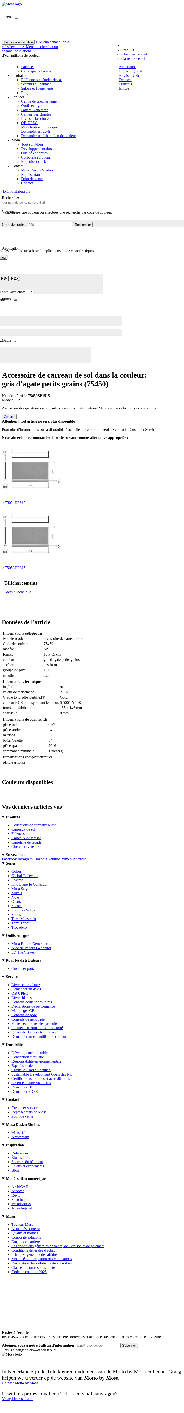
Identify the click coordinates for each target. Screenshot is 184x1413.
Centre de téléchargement (40, 101)
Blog (25, 93)
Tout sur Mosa (32, 144)
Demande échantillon (18, 42)
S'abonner (129, 1345)
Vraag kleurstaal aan (17, 1399)
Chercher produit (134, 54)
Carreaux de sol (133, 58)
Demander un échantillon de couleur (48, 136)
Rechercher (83, 224)
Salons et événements (37, 88)
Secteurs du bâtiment (36, 84)
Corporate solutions (36, 157)
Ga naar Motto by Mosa (20, 1383)
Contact (27, 183)
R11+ (14, 278)
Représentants (31, 174)
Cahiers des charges (36, 114)
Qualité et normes (34, 153)
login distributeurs (16, 191)
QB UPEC (29, 123)
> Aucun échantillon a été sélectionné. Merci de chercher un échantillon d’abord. (35, 46)
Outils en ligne (32, 106)
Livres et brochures (35, 118)
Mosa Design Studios (37, 170)
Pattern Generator (34, 110)
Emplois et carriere (35, 162)
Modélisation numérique (39, 127)
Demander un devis (36, 131)
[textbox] (24, 202)
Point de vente (32, 179)
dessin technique (18, 592)
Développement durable (39, 149)
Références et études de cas (41, 80)
